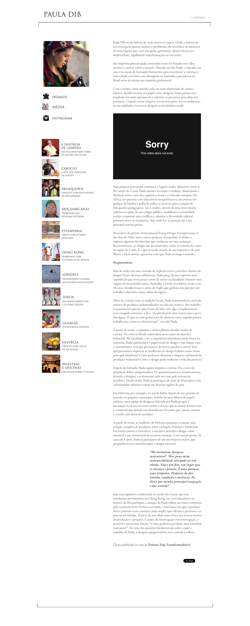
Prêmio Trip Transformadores (169, 544)
